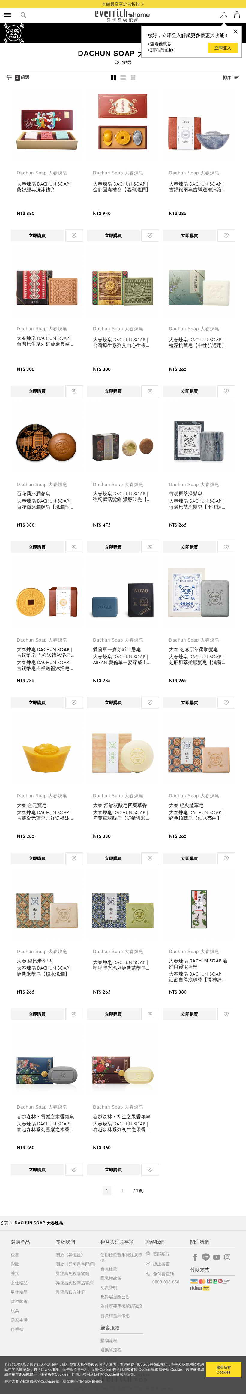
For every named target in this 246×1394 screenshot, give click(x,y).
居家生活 (19, 1320)
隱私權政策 (111, 1278)
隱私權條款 (94, 1382)
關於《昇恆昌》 (70, 1254)
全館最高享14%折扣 (121, 4)
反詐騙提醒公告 (115, 1296)
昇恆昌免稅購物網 (72, 1273)
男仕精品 (19, 1292)
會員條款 (108, 1268)
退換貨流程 (111, 1349)
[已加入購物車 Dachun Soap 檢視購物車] (237, 15)
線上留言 (161, 1263)
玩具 (15, 1310)
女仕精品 (19, 1282)
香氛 (15, 1273)
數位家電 (19, 1301)
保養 (15, 1254)
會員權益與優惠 (115, 1315)
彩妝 (15, 1264)
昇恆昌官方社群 (70, 1292)
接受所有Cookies (224, 1369)
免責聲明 (108, 1287)
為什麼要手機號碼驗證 (121, 1306)
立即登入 (222, 47)
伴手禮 (17, 1329)
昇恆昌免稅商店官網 (75, 1282)
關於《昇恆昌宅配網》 (77, 1264)
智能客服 (161, 1253)
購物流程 (108, 1340)
